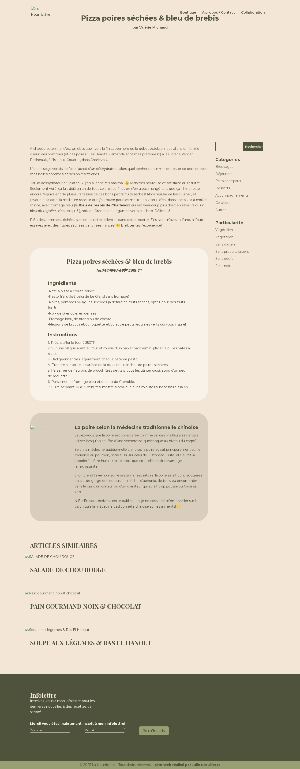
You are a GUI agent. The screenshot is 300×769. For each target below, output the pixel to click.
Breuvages (224, 167)
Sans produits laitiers (232, 251)
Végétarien (224, 237)
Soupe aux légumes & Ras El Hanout (91, 643)
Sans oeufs (224, 258)
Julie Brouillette (206, 765)
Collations (223, 203)
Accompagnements (231, 195)
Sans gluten (225, 244)
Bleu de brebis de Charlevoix (104, 205)
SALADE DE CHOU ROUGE (68, 570)
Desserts (222, 188)
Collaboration (253, 13)
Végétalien (224, 230)
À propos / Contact (218, 13)
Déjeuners (223, 174)
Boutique (188, 13)
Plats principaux (228, 181)
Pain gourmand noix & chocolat (85, 606)
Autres (220, 210)
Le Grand (97, 296)
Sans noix (223, 266)
